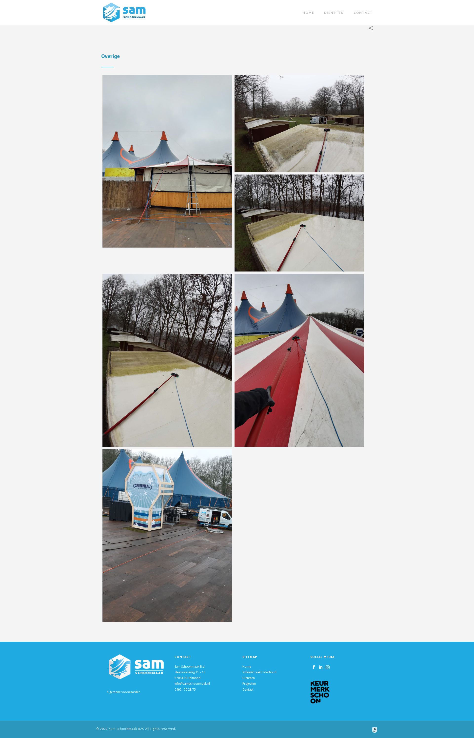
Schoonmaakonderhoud (259, 672)
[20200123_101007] (167, 161)
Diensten (334, 12)
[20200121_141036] (299, 123)
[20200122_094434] (167, 360)
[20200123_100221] (167, 535)
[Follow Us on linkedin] (321, 667)
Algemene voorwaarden (123, 692)
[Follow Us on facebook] (314, 667)
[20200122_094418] (299, 223)
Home (308, 12)
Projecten (249, 683)
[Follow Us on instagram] (328, 667)
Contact (363, 12)
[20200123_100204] (299, 360)
